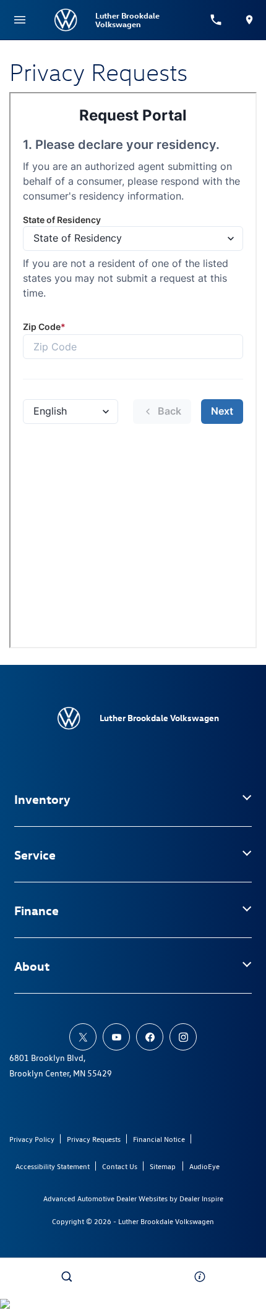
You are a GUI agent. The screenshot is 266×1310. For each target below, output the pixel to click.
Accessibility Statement (52, 1166)
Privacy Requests (94, 1139)
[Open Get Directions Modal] (249, 19)
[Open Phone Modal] (216, 19)
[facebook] (149, 1036)
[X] (83, 1036)
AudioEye (204, 1166)
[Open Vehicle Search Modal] (66, 1276)
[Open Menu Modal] (20, 20)
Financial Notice (159, 1139)
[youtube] (116, 1036)
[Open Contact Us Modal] (199, 1276)
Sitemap (163, 1166)
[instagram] (183, 1036)
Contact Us (119, 1166)
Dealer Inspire (201, 1198)
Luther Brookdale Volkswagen (166, 1221)
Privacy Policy (31, 1139)
